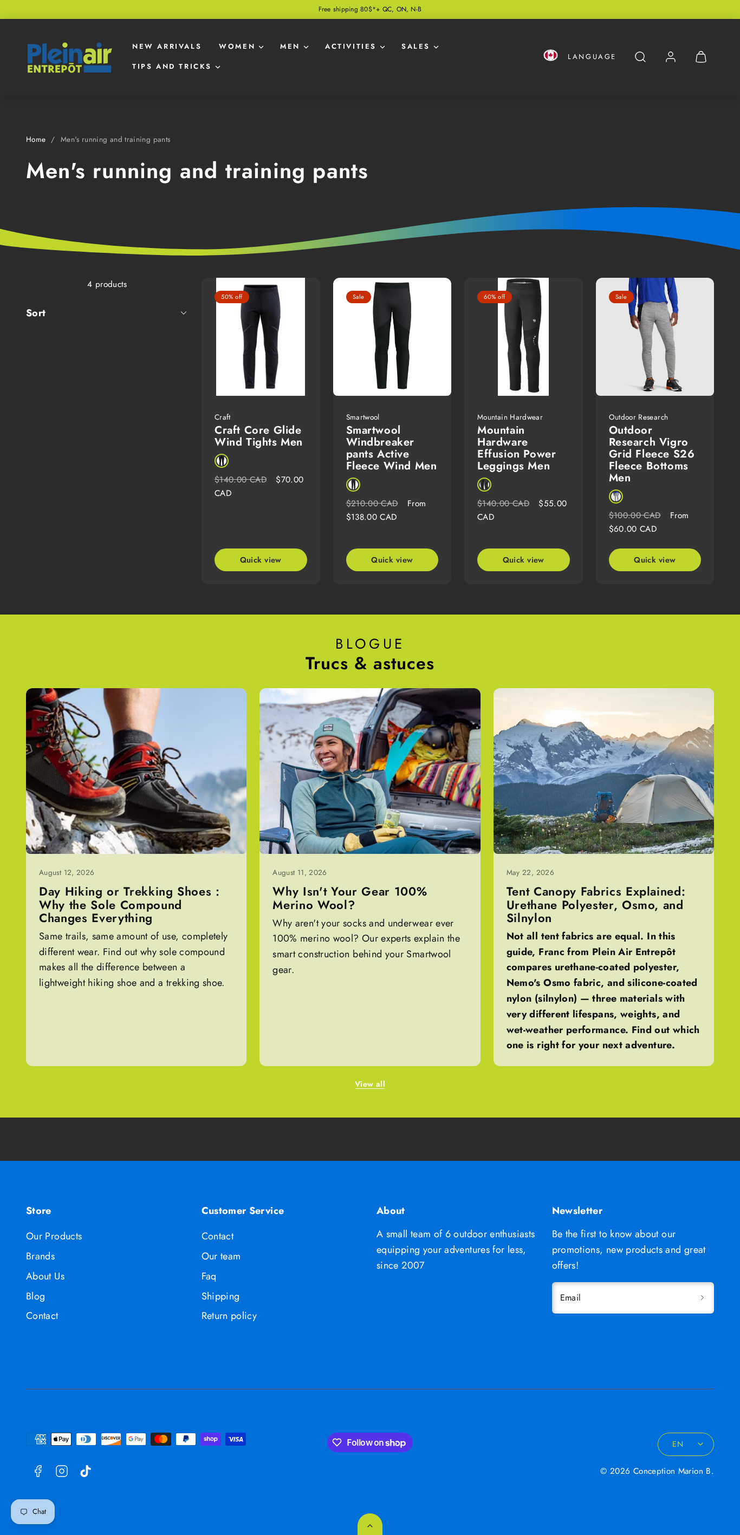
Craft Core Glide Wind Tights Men (259, 436)
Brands (40, 1256)
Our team (221, 1256)
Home (36, 139)
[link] (671, 57)
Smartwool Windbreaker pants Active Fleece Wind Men (391, 448)
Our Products (54, 1236)
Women (237, 46)
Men (290, 46)
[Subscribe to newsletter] (702, 1298)
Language (592, 56)
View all (370, 1084)
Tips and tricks (172, 66)
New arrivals (167, 46)
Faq (209, 1276)
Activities (351, 46)
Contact (42, 1316)
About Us (45, 1276)
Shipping (221, 1296)
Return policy (229, 1316)
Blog (35, 1296)
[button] (550, 57)
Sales (415, 46)
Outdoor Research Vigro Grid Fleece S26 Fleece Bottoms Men (652, 454)
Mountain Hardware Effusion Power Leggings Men (516, 448)
